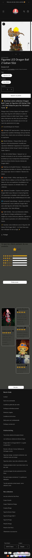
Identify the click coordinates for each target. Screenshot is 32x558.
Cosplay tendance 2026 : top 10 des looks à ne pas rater (15, 466)
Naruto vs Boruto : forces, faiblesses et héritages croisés (13, 450)
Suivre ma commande (9, 401)
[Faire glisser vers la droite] (20, 54)
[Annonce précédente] (3, 2)
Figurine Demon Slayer (9, 512)
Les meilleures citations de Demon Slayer (14, 439)
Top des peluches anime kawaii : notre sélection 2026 (13, 484)
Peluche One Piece (8, 528)
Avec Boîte (6, 82)
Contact (5, 397)
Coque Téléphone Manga (10, 504)
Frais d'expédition (11, 69)
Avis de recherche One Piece (11, 496)
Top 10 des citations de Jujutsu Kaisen (13, 435)
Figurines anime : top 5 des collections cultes (15, 461)
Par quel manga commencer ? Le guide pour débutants (15, 478)
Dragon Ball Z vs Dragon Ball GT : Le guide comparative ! (14, 444)
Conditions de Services (9, 416)
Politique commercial (9, 424)
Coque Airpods (7, 500)
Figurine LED (6, 75)
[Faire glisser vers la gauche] (12, 54)
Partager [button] (5, 235)
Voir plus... (16, 387)
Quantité (3, 86)
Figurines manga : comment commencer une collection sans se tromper (15, 456)
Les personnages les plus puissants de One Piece (14, 472)
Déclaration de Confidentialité (11, 420)
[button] (3, 11)
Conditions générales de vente (11, 405)
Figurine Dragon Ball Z (9, 516)
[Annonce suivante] (29, 2)
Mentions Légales (8, 413)
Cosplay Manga (7, 508)
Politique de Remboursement (11, 409)
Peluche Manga (7, 524)
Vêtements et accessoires (10, 532)
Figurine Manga (7, 520)
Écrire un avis (14, 282)
